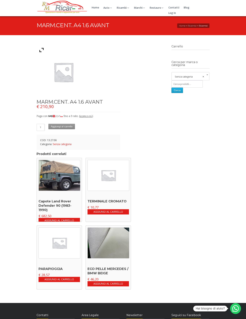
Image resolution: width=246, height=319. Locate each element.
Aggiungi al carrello (62, 126)
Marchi (138, 7)
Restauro (155, 7)
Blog (186, 7)
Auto (106, 7)
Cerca (177, 90)
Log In (172, 13)
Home (95, 7)
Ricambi (122, 7)
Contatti (173, 7)
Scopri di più (86, 116)
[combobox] (190, 76)
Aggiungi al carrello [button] (59, 220)
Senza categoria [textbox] (189, 76)
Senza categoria (62, 144)
